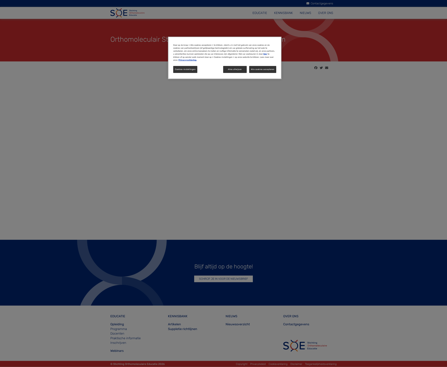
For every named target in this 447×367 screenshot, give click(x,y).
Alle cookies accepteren (262, 69)
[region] (224, 58)
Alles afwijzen (235, 69)
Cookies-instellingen (185, 69)
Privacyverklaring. (187, 60)
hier (265, 54)
